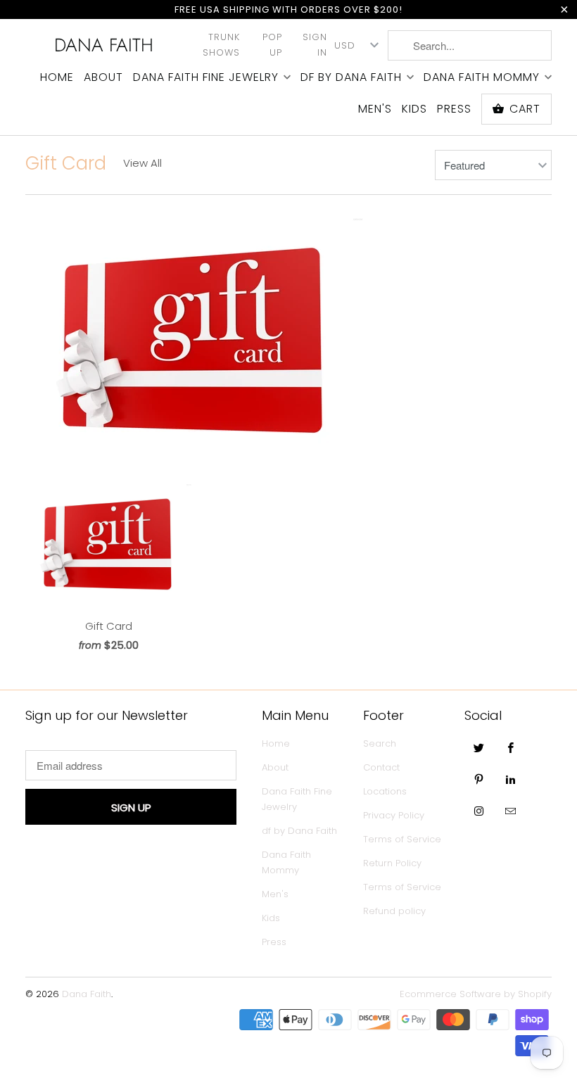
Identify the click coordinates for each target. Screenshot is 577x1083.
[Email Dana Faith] (511, 810)
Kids (414, 109)
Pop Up (272, 44)
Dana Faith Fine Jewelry (206, 77)
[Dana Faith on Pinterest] (479, 779)
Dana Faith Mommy (482, 77)
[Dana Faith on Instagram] (479, 810)
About (103, 77)
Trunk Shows (221, 44)
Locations (385, 791)
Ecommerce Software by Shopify (476, 994)
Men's (375, 109)
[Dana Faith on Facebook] (511, 747)
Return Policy (392, 863)
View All (142, 163)
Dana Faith (103, 45)
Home (57, 77)
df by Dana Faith (351, 77)
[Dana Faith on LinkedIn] (511, 779)
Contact (381, 767)
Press (454, 109)
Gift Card (65, 163)
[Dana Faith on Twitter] (479, 747)
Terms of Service (402, 839)
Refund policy (394, 911)
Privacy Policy (393, 815)
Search (379, 743)
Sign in (315, 44)
